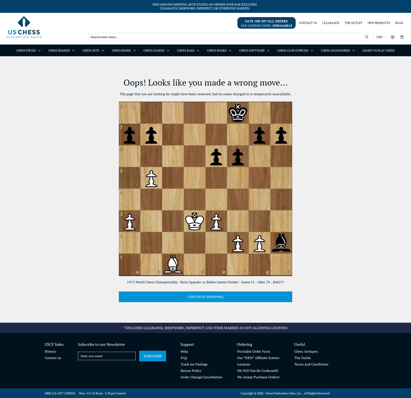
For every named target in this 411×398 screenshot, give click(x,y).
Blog (399, 23)
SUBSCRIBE (153, 356)
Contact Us (308, 23)
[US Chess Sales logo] (46, 27)
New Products (379, 23)
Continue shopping (205, 296)
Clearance (331, 23)
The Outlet (353, 23)
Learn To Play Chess (379, 50)
